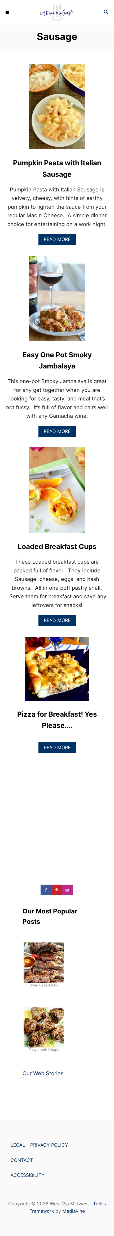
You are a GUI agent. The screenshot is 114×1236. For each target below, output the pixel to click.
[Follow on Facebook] (46, 890)
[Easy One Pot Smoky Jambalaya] (57, 301)
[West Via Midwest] (57, 12)
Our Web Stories (43, 1073)
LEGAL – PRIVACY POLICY (39, 1145)
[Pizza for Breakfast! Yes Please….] (57, 671)
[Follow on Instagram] (67, 890)
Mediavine (73, 1211)
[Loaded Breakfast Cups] (57, 492)
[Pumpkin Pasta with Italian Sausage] (57, 109)
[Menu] (8, 12)
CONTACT (22, 1160)
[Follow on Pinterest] (57, 890)
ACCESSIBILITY (28, 1175)
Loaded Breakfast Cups (57, 546)
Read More (59, 240)
